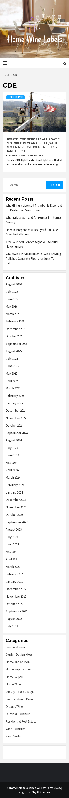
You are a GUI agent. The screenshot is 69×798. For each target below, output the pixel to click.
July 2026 (12, 292)
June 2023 (12, 544)
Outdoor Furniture (18, 714)
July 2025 (12, 359)
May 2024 (11, 463)
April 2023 (12, 559)
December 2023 (16, 500)
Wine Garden (14, 736)
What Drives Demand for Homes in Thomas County (33, 220)
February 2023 (15, 574)
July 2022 (12, 626)
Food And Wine (15, 647)
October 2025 (14, 336)
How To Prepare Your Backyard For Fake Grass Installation (32, 232)
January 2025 (14, 403)
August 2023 (14, 529)
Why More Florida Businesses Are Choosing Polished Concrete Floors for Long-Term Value (33, 258)
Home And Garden (18, 662)
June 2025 (12, 366)
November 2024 (16, 418)
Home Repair (15, 97)
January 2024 (14, 492)
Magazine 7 (25, 792)
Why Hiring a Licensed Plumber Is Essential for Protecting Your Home (34, 208)
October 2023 (14, 515)
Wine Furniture (16, 729)
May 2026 (11, 306)
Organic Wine (14, 707)
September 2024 (17, 433)
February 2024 (15, 485)
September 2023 (17, 522)
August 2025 (14, 351)
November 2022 (16, 596)
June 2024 (12, 455)
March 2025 (13, 388)
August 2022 (14, 619)
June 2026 (12, 299)
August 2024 (14, 440)
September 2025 (17, 344)
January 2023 (14, 582)
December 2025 (16, 329)
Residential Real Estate (21, 721)
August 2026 (14, 284)
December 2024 (16, 411)
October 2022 (14, 604)
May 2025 (11, 373)
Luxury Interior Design (20, 699)
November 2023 (16, 507)
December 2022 (16, 589)
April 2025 (12, 381)
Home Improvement (19, 669)
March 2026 (13, 314)
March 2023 (13, 567)
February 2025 (15, 396)
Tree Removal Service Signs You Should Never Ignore (32, 244)
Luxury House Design (20, 692)
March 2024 (13, 478)
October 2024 (14, 425)
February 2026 (15, 321)
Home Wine (13, 684)
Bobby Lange (17, 155)
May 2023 (11, 552)
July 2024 (12, 448)
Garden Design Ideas (19, 654)
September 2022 (17, 611)
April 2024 (12, 470)
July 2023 (12, 537)
